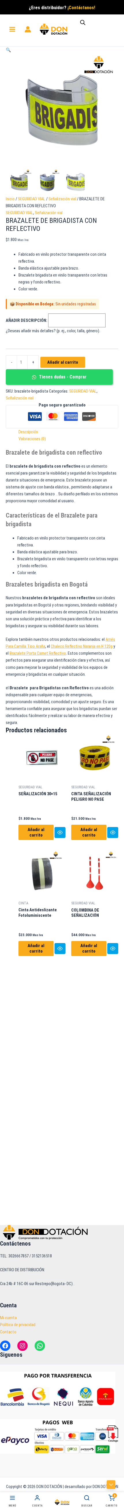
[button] (8, 50)
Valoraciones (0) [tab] (32, 438)
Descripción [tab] (28, 431)
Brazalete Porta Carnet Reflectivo (38, 653)
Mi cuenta (8, 1317)
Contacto (8, 1331)
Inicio (10, 198)
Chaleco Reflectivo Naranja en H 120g (81, 646)
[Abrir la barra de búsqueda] (83, 22)
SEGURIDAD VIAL (31, 198)
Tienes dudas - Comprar (62, 377)
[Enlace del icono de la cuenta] (28, 29)
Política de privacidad (17, 1324)
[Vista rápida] (60, 832)
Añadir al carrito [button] (36, 832)
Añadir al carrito (62, 362)
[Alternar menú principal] (12, 29)
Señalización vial (62, 198)
